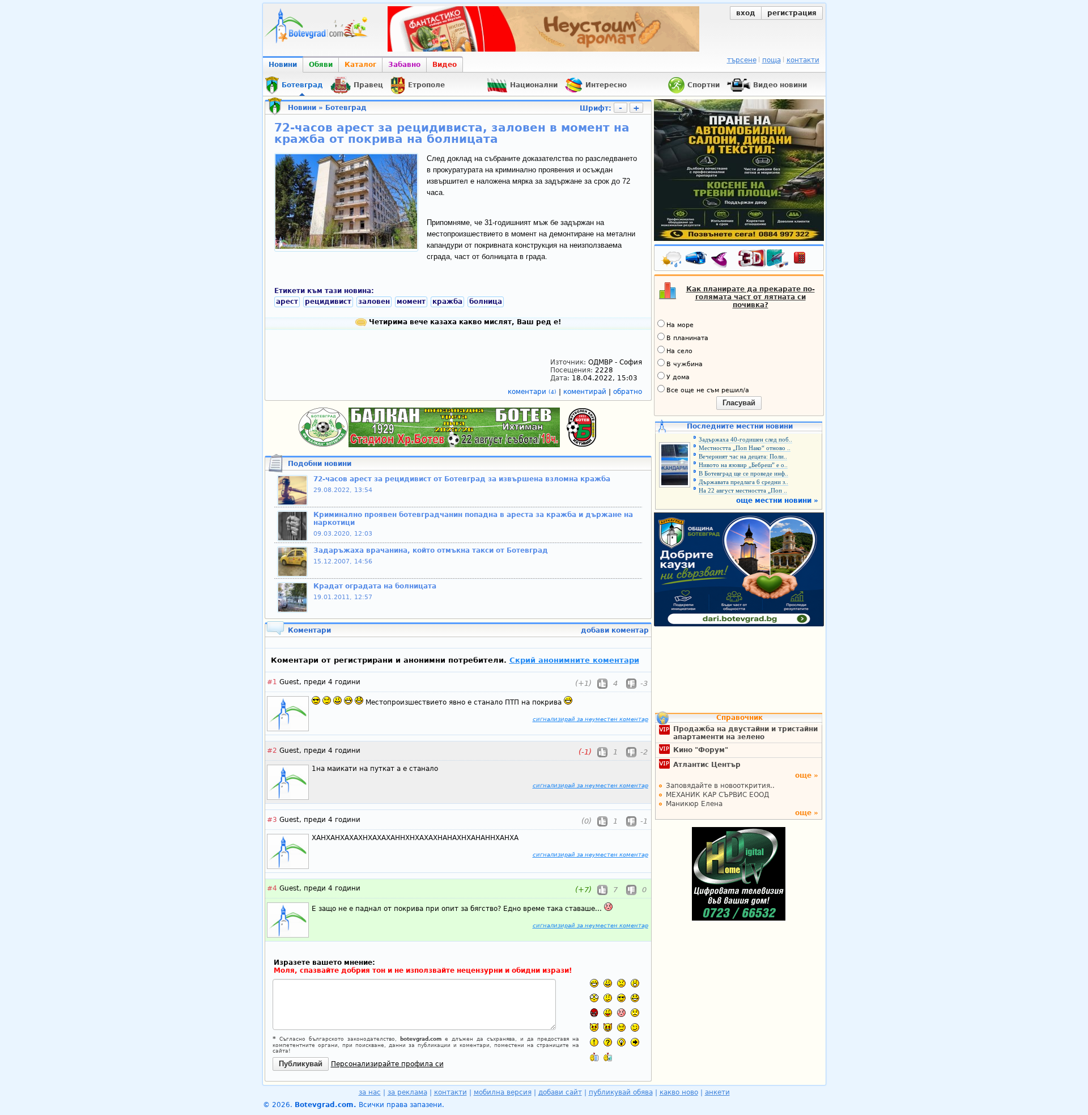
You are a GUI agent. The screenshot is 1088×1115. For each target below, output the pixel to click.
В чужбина (684, 364)
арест (287, 302)
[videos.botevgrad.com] (608, 1057)
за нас (370, 1092)
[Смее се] (635, 998)
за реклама (407, 1092)
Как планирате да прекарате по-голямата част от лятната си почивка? (750, 297)
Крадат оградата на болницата (374, 586)
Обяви (321, 65)
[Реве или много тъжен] (635, 1012)
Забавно (404, 65)
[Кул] (621, 998)
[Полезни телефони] (805, 260)
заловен (374, 302)
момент (411, 302)
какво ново (679, 1092)
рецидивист (328, 302)
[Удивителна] (594, 1042)
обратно (627, 392)
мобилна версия (503, 1092)
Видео (444, 65)
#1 (272, 682)
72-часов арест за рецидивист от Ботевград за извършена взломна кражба (461, 479)
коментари (532, 392)
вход (745, 13)
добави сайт (560, 1092)
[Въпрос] (608, 1042)
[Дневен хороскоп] (722, 260)
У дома (678, 377)
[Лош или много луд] (594, 1027)
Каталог (360, 65)
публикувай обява (621, 1092)
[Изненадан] (635, 983)
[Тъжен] (621, 983)
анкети (717, 1092)
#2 (272, 750)
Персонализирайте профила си (387, 1064)
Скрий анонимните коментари (574, 660)
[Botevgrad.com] (594, 1057)
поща (771, 60)
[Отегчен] (621, 1012)
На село (679, 351)
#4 (272, 888)
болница (485, 302)
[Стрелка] (635, 1042)
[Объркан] (608, 998)
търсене (741, 60)
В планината (687, 338)
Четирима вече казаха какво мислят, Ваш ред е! (464, 322)
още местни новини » (777, 500)
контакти (803, 60)
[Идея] (621, 1042)
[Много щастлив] (594, 983)
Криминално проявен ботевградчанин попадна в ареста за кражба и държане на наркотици (473, 519)
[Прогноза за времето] (672, 260)
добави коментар (615, 630)
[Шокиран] (594, 998)
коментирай (586, 392)
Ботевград (346, 108)
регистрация (792, 13)
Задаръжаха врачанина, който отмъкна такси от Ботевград (430, 550)
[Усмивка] (608, 983)
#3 (272, 820)
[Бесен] (594, 1012)
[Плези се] (608, 1012)
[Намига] (635, 1027)
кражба (447, 302)
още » (806, 775)
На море (680, 325)
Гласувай (738, 402)
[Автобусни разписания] (697, 260)
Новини (283, 65)
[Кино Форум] (763, 259)
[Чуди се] (621, 1027)
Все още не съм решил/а (707, 390)
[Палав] (608, 1027)
